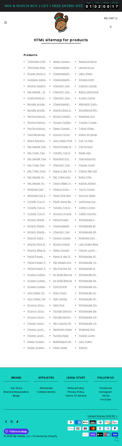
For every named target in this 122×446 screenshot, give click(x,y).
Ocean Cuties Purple (40, 275)
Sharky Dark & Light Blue (43, 238)
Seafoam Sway (62, 329)
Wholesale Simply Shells (94, 268)
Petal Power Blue (64, 147)
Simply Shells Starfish (41, 220)
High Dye (58, 305)
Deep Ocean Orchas (66, 128)
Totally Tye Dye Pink (40, 201)
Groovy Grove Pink (39, 311)
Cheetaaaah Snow (65, 74)
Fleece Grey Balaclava (67, 189)
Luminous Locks (88, 201)
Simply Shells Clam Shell (68, 116)
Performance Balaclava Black (46, 128)
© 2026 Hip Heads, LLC (17, 436)
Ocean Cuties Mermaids (42, 281)
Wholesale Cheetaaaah (94, 317)
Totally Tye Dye (63, 208)
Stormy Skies (87, 195)
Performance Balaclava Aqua (46, 116)
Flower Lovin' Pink (38, 323)
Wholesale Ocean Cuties (94, 287)
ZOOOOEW (60, 287)
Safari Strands (88, 135)
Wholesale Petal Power (94, 281)
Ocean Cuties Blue (39, 287)
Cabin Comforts (89, 214)
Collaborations (46, 392)
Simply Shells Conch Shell (43, 226)
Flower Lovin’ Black (91, 250)
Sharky (83, 348)
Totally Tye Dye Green (42, 208)
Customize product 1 (40, 98)
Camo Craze (87, 208)
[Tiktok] (17, 422)
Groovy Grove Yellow (41, 317)
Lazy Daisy (85, 342)
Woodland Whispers (92, 110)
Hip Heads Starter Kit (66, 262)
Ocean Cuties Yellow (66, 122)
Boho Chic (85, 177)
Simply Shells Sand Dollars (44, 232)
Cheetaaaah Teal (64, 104)
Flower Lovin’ (87, 336)
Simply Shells (61, 244)
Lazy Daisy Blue (88, 244)
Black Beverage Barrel (41, 141)
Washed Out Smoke (40, 195)
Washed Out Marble (92, 238)
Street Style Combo (40, 74)
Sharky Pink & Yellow (40, 244)
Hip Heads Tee (36, 147)
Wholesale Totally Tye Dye (96, 262)
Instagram (105, 392)
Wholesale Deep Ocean (94, 311)
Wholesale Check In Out (94, 323)
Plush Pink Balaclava (66, 195)
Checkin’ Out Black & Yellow (71, 165)
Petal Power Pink (38, 262)
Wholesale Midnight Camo (96, 232)
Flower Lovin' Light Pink (42, 329)
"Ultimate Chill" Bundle (41, 61)
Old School (86, 147)
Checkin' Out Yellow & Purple (72, 98)
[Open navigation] (11, 22)
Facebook (106, 388)
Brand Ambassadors (16, 392)
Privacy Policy (76, 392)
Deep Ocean (61, 250)
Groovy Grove (62, 214)
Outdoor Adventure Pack (43, 80)
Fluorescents (87, 159)
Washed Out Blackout (67, 159)
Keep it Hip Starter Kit (67, 256)
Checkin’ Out (61, 232)
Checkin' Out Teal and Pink (70, 86)
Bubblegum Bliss (63, 342)
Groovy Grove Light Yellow (44, 305)
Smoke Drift (86, 80)
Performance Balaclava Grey (46, 122)
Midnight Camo (88, 104)
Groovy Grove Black (66, 135)
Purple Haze (61, 336)
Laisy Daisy (85, 74)
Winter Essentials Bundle (43, 86)
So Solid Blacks (62, 281)
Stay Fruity (60, 293)
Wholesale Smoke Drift (93, 220)
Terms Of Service (75, 395)
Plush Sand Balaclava (67, 201)
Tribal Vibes (86, 128)
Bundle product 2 (38, 104)
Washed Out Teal (38, 189)
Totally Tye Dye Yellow (67, 153)
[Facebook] (6, 422)
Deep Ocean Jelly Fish (41, 342)
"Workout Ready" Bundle (42, 67)
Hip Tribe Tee (36, 153)
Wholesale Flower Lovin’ (94, 305)
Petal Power (61, 220)
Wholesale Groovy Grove (95, 299)
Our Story (16, 388)
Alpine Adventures (90, 183)
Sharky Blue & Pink (65, 110)
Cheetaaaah (61, 226)
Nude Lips (85, 153)
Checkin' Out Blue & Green (70, 92)
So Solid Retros (62, 275)
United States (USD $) (101, 416)
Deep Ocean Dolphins (67, 61)
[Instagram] (11, 422)
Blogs (16, 395)
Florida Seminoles (64, 317)
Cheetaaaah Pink (64, 80)
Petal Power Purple (39, 268)
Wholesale (46, 388)
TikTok (105, 395)
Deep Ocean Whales (40, 348)
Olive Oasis (60, 348)
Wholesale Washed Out (94, 256)
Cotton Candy (88, 86)
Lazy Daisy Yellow (38, 299)
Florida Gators (62, 311)
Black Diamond (88, 92)
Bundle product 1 (38, 110)
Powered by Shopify (45, 436)
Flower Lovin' (87, 165)
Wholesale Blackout (91, 226)
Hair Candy (60, 299)
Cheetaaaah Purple (65, 67)
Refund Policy (76, 388)
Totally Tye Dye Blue (40, 214)
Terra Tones (87, 189)
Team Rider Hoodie (65, 183)
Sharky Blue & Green (40, 250)
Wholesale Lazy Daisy (92, 293)
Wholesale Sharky (90, 275)
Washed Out (87, 116)
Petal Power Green (39, 256)
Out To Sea (86, 141)
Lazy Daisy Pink (62, 141)
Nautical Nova (88, 61)
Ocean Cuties (62, 238)
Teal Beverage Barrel (41, 135)
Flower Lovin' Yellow (40, 336)
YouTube (105, 399)
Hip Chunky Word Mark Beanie (72, 323)
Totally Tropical (89, 122)
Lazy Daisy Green (38, 293)
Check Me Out (88, 171)
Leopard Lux (86, 67)
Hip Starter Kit (62, 268)
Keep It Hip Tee (63, 171)
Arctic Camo (87, 98)
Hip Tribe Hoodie (63, 177)
